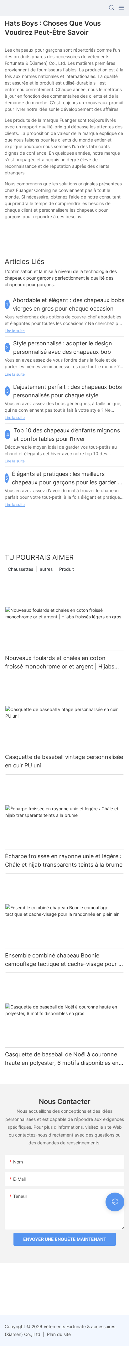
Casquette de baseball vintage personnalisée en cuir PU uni (64, 761)
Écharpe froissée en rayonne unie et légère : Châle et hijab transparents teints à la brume (63, 860)
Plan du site (58, 1334)
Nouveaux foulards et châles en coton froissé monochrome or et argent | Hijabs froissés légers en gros (59, 663)
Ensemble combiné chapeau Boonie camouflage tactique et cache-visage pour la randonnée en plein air (64, 960)
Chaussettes (20, 569)
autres (46, 569)
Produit (66, 569)
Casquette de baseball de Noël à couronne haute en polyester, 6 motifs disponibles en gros (62, 1059)
